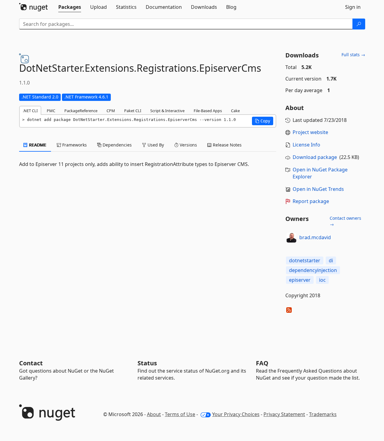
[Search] (358, 24)
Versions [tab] (187, 145)
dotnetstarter (304, 260)
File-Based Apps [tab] (208, 110)
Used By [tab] (155, 145)
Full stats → (353, 54)
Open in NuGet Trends (318, 189)
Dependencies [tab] (116, 145)
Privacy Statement (284, 414)
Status (147, 363)
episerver (300, 280)
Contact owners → (345, 221)
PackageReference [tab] (80, 110)
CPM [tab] (111, 110)
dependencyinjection (313, 270)
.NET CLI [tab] (30, 110)
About (154, 414)
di (331, 260)
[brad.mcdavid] (291, 237)
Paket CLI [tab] (132, 110)
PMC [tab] (51, 110)
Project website (310, 132)
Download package (315, 157)
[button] (262, 121)
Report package (311, 201)
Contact (31, 363)
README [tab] (37, 145)
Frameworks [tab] (74, 145)
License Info (306, 144)
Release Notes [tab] (227, 145)
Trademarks (323, 414)
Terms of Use (180, 414)
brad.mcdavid (315, 237)
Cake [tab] (235, 110)
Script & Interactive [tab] (167, 110)
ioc (322, 280)
